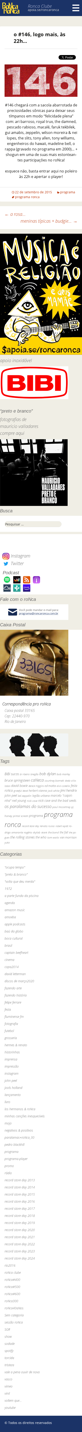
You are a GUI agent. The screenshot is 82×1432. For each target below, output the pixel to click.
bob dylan (47, 773)
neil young (19, 800)
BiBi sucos (12, 774)
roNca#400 (12, 1279)
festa (8, 1009)
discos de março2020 (19, 981)
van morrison (68, 837)
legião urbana (41, 796)
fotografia (11, 1023)
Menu (75, 8)
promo (9, 1166)
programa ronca (27, 197)
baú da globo (14, 931)
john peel (11, 795)
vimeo (9, 1386)
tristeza (9, 1365)
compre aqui (12, 433)
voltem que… (13, 1400)
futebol (9, 1031)
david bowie (19, 785)
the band (53, 832)
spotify (9, 1351)
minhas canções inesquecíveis (25, 1116)
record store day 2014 (20, 1187)
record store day (30, 826)
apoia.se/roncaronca (43, 10)
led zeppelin (24, 795)
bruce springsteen (17, 780)
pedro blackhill (14, 1144)
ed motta (50, 786)
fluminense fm (14, 1016)
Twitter (17, 563)
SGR (7, 1329)
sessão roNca (14, 1322)
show (8, 1336)
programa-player (16, 1159)
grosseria (11, 1038)
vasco (8, 1379)
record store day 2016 (20, 1201)
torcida (9, 1358)
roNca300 (11, 1301)
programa (67, 192)
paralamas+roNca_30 (19, 1137)
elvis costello (63, 786)
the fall (64, 832)
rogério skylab (32, 832)
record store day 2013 (20, 1180)
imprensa (11, 1059)
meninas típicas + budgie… (48, 221)
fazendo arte (13, 988)
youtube (10, 1407)
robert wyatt (62, 826)
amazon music (15, 910)
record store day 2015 (20, 1194)
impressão (12, 1066)
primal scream (20, 816)
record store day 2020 (20, 1230)
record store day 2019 (20, 1223)
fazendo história (16, 995)
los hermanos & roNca (20, 1109)
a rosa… (15, 214)
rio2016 (10, 1265)
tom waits (53, 837)
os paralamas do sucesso (28, 806)
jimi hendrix (68, 790)
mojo (8, 1123)
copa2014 (12, 967)
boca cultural (14, 938)
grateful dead (21, 790)
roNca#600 (12, 1294)
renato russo (47, 826)
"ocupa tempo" (15, 867)
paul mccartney (61, 807)
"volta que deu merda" (20, 881)
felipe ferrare (13, 1002)
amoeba (10, 917)
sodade (10, 1343)
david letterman (15, 974)
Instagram (20, 556)
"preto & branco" (16, 874)
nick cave (32, 800)
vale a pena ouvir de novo (22, 1372)
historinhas (12, 1052)
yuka (7, 842)
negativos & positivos (19, 1130)
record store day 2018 (20, 1215)
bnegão (34, 774)
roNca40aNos (14, 1308)
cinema (9, 959)
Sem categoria (14, 1315)
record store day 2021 (20, 1237)
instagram (11, 1073)
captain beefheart (16, 952)
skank (44, 832)
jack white (53, 790)
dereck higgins (36, 786)
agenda (10, 903)
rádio (8, 1173)
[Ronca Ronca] (10, 8)
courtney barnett (54, 781)
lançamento (13, 1095)
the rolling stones (22, 837)
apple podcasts (15, 924)
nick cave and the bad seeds (57, 800)
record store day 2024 (20, 1258)
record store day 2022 (20, 1244)
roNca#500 (12, 1287)
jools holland (13, 1087)
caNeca (37, 780)
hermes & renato (16, 1045)
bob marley (63, 774)
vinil (7, 1393)
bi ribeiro (25, 774)
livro (7, 1102)
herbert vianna (38, 791)
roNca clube (13, 1272)
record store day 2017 (20, 1208)
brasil (8, 945)
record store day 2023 (20, 1251)
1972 (8, 888)
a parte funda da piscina (21, 896)
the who (41, 837)
